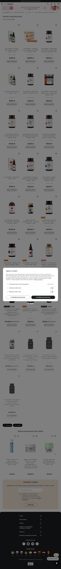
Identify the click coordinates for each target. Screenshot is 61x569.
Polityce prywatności (38, 279)
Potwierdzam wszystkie (43, 297)
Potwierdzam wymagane (18, 297)
